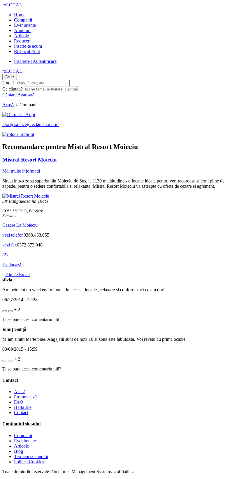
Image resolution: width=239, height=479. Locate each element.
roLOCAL (12, 4)
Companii (23, 19)
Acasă (8, 104)
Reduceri (22, 40)
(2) (5, 254)
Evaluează (11, 264)
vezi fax (9, 244)
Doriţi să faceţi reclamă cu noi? (30, 124)
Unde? (8, 82)
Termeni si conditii (31, 456)
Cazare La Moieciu (20, 225)
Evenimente (25, 25)
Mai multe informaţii (21, 170)
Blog (18, 451)
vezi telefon (13, 235)
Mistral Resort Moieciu (29, 160)
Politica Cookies (29, 461)
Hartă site (22, 407)
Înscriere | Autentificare (35, 61)
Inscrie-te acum (28, 46)
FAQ (18, 402)
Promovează (25, 396)
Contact (21, 412)
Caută (10, 77)
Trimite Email (17, 274)
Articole (21, 35)
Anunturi (22, 30)
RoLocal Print (27, 51)
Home (19, 14)
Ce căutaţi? (12, 88)
